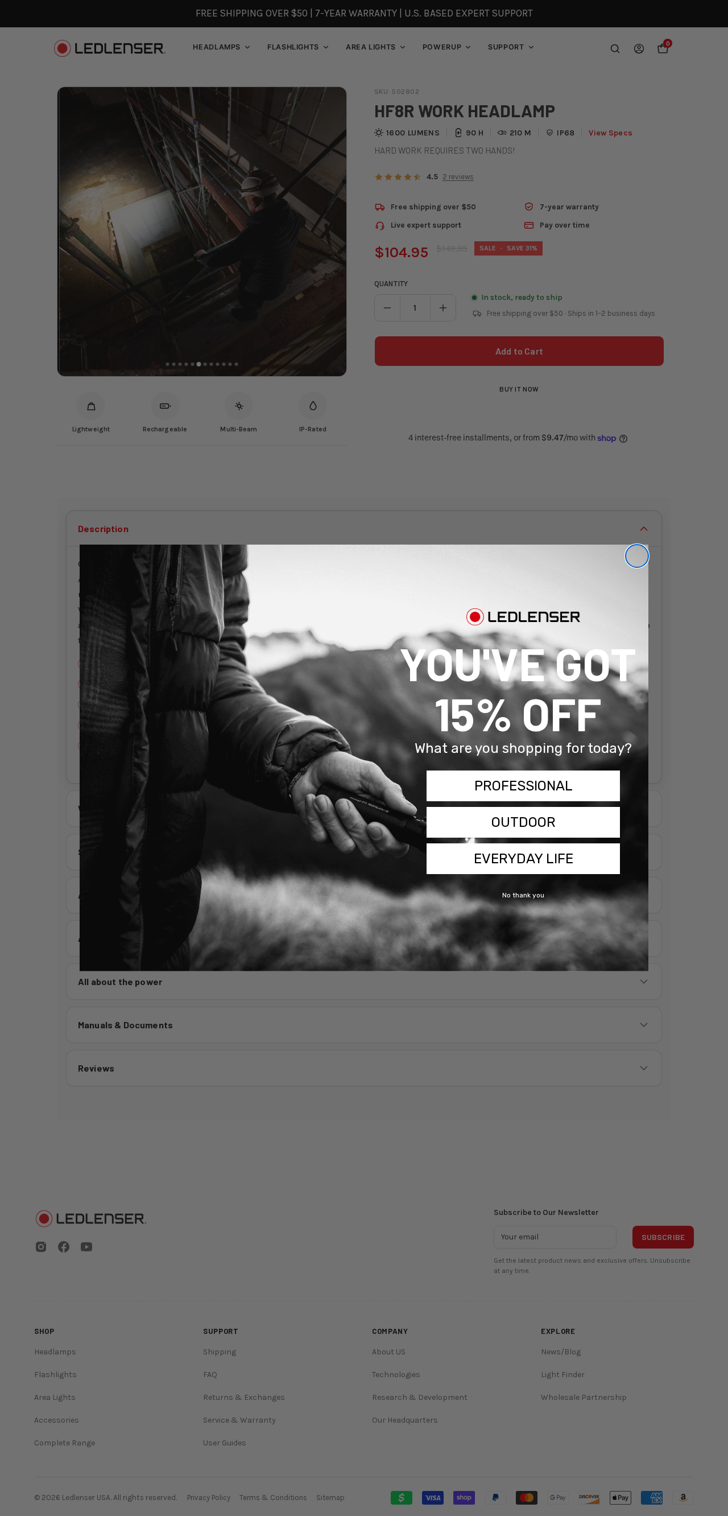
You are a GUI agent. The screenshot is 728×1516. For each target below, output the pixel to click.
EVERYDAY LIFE (523, 859)
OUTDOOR (523, 822)
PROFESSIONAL (523, 786)
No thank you (523, 895)
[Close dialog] (637, 556)
